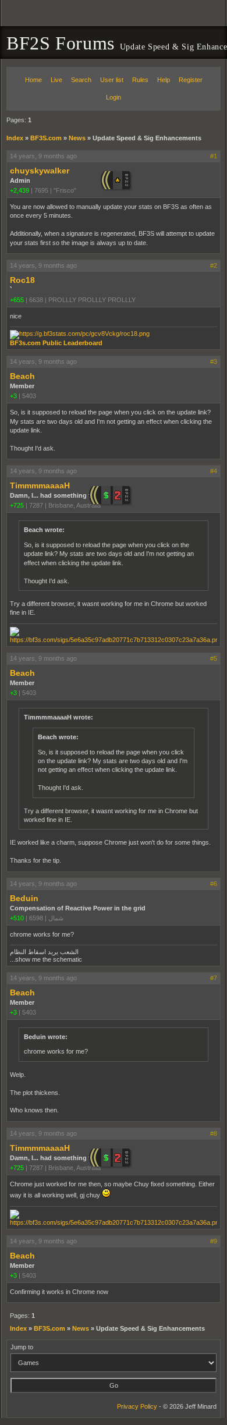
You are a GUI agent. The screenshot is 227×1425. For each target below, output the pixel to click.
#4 (213, 470)
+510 (17, 917)
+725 (17, 505)
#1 (213, 156)
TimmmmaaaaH (40, 485)
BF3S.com (46, 137)
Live (56, 79)
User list (111, 79)
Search (81, 79)
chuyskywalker (39, 170)
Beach (22, 376)
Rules (140, 79)
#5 (213, 658)
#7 (213, 977)
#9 (213, 1241)
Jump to (21, 1347)
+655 (17, 299)
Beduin (24, 898)
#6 (213, 883)
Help (163, 79)
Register (191, 79)
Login (113, 97)
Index (14, 137)
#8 (213, 1133)
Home (33, 79)
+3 (13, 395)
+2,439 (19, 190)
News (77, 137)
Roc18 (22, 280)
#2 (213, 265)
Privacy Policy (137, 1406)
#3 (213, 361)
